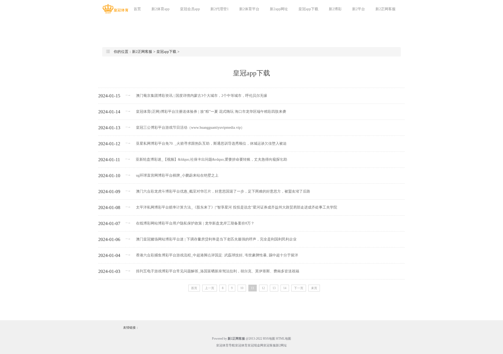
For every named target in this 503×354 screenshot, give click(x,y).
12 (263, 288)
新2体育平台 (249, 9)
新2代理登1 (219, 9)
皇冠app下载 (308, 9)
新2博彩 (335, 9)
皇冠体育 (241, 345)
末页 (314, 288)
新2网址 (281, 345)
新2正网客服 (385, 9)
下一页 (298, 288)
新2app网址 (279, 9)
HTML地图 (283, 338)
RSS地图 (269, 338)
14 (284, 288)
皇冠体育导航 (225, 345)
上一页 (209, 288)
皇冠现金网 (255, 345)
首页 (137, 9)
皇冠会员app (190, 9)
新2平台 (358, 9)
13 (274, 288)
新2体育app (160, 9)
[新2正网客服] (115, 9)
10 (241, 288)
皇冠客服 (269, 345)
